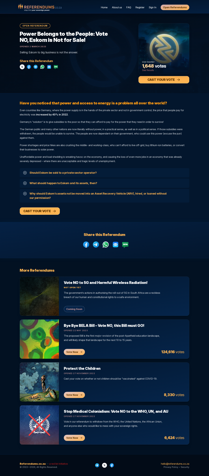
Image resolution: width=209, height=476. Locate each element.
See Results (148, 70)
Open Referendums (175, 7)
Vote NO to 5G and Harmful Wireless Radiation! (105, 282)
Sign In (152, 7)
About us (117, 7)
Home (104, 7)
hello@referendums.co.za (175, 463)
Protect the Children (82, 368)
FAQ (128, 7)
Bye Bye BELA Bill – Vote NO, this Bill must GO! (104, 325)
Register (139, 7)
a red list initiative (58, 463)
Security (185, 467)
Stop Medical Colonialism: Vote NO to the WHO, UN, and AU (116, 411)
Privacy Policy (171, 467)
